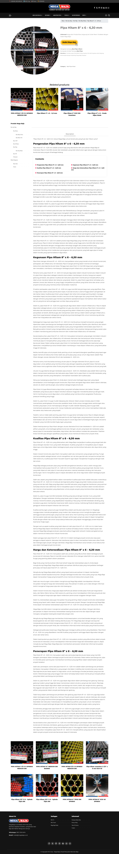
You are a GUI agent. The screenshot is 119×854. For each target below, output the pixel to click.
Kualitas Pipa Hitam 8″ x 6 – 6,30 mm (49, 168)
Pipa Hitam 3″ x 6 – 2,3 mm (47, 113)
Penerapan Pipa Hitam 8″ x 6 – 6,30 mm (50, 173)
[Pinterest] (99, 8)
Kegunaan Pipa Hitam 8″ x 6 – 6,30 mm (85, 165)
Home (63, 20)
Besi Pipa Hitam (82, 20)
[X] (97, 8)
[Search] (109, 15)
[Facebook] (94, 8)
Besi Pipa (75, 20)
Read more (30, 107)
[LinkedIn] (104, 8)
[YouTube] (106, 8)
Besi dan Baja (69, 20)
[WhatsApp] (108, 8)
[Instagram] (101, 8)
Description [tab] (70, 134)
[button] (55, 22)
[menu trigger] (11, 15)
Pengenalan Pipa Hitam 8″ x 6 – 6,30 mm (50, 165)
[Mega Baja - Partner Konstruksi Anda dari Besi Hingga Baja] (59, 8)
